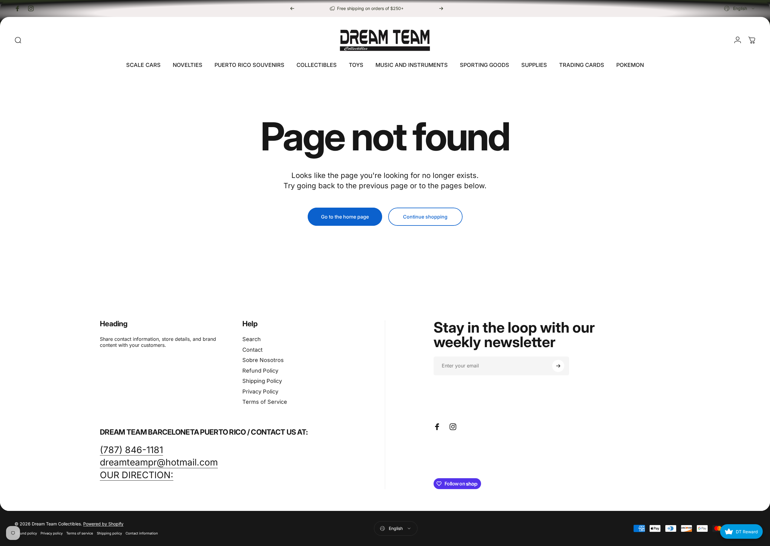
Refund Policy (260, 370)
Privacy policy (52, 533)
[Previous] (292, 8)
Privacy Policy (260, 391)
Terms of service (79, 533)
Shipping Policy (262, 381)
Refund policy (26, 533)
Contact (252, 350)
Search (251, 339)
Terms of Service (264, 402)
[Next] (441, 8)
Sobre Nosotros (263, 360)
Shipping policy (109, 533)
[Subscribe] (558, 366)
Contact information (142, 533)
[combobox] (739, 8)
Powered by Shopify (103, 523)
